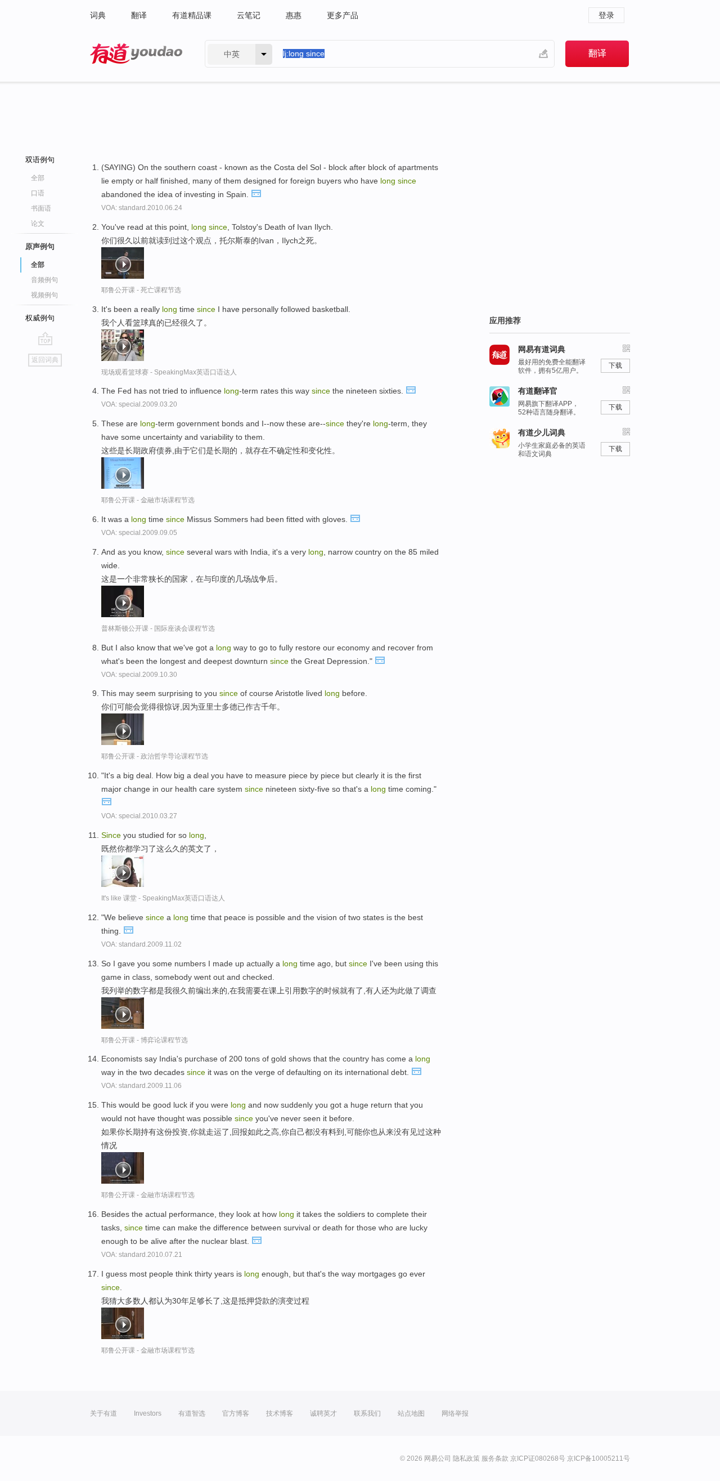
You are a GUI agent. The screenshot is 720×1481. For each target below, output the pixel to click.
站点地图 (411, 1413)
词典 (98, 15)
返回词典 (45, 360)
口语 (37, 193)
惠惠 (294, 15)
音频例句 (44, 280)
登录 (606, 15)
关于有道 (103, 1413)
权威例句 (40, 318)
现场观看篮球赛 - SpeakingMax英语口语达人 (169, 372)
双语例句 (40, 159)
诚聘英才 (323, 1413)
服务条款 (495, 1458)
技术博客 (279, 1413)
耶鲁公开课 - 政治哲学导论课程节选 (154, 756)
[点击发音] (256, 193)
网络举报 (455, 1413)
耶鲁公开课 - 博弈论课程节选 (144, 1040)
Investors (147, 1413)
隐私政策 (466, 1458)
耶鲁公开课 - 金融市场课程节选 (148, 500)
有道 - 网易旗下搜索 (136, 53)
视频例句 (44, 295)
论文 (37, 223)
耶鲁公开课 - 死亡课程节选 (141, 290)
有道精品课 (192, 15)
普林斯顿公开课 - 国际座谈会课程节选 (158, 628)
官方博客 (235, 1413)
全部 (37, 178)
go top (45, 338)
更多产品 (342, 15)
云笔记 (248, 15)
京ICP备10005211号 (598, 1458)
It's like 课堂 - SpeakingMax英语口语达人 (163, 898)
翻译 (139, 15)
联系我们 (367, 1413)
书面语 (41, 208)
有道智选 (191, 1413)
